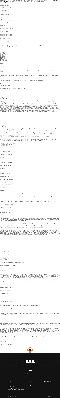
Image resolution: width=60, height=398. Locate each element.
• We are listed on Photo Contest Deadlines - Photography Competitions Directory (17, 389)
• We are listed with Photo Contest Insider (12, 388)
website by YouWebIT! (50, 396)
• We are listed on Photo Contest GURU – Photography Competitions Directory (16, 390)
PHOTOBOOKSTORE (55, 0)
